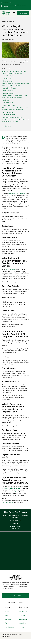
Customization (7, 79)
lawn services (10, 269)
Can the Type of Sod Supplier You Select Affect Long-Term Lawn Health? (14, 96)
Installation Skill (8, 91)
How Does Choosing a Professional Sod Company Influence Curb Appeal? (14, 72)
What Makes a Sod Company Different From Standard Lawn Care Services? (15, 84)
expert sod (12, 492)
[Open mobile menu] (14, 13)
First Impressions (8, 112)
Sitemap (21, 627)
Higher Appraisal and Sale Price (12, 117)
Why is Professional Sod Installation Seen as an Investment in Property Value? (15, 109)
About (7, 611)
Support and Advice (9, 105)
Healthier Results (8, 81)
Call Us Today (17, 596)
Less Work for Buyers (9, 115)
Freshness (6, 100)
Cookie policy (23, 619)
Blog (6, 615)
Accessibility (23, 623)
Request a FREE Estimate (15, 602)
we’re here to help (7, 503)
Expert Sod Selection (9, 88)
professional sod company (17, 194)
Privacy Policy (23, 615)
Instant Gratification (9, 76)
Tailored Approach (8, 93)
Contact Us (23, 13)
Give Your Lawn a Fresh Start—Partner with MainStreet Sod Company (15, 121)
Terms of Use (23, 611)
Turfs (7, 623)
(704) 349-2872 (15, 520)
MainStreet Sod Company (12, 488)
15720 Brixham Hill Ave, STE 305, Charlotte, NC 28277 (15, 516)
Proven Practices (8, 103)
